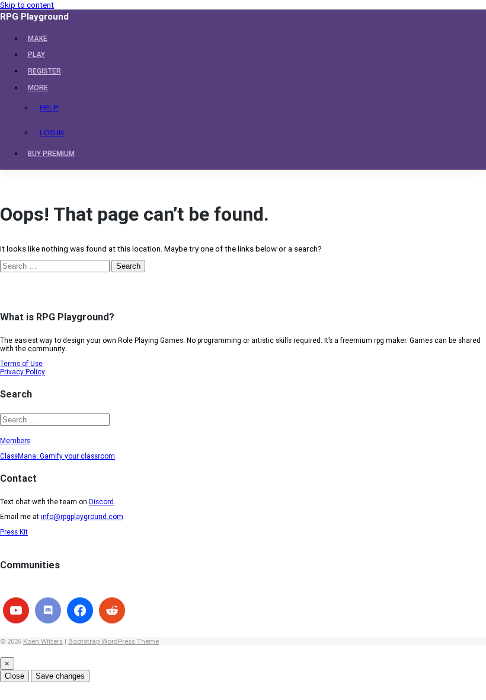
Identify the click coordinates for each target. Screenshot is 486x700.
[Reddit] (112, 610)
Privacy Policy (22, 372)
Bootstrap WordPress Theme (113, 641)
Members (15, 441)
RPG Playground (34, 16)
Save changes (60, 676)
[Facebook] (80, 610)
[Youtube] (16, 610)
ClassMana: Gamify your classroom (57, 456)
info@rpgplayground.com (82, 517)
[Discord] (48, 610)
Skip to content (27, 4)
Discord (101, 502)
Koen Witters (43, 641)
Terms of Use (21, 363)
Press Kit (14, 532)
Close (14, 676)
